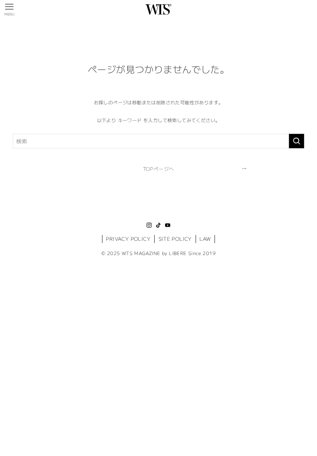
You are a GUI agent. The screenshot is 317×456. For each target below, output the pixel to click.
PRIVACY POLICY (128, 238)
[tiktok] (158, 225)
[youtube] (167, 225)
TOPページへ (158, 168)
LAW (205, 238)
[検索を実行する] (296, 141)
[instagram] (149, 225)
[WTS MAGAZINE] (158, 9)
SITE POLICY (175, 238)
